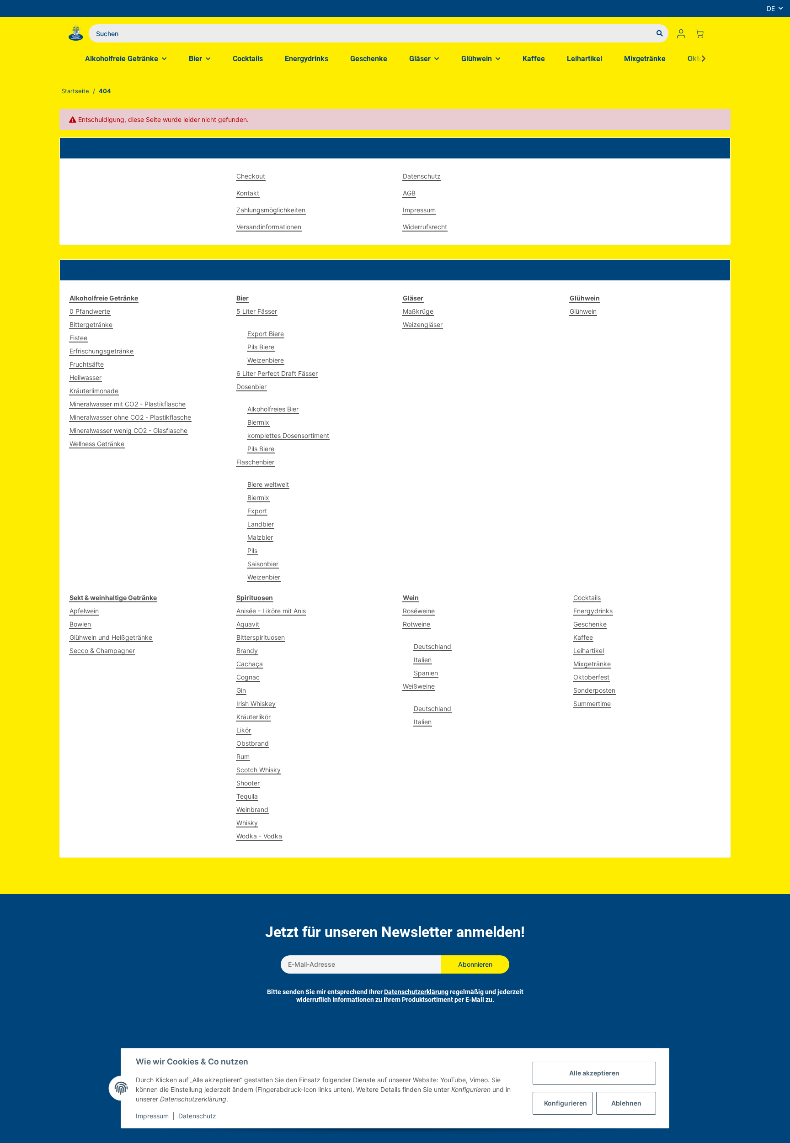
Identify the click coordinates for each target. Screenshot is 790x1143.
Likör (243, 730)
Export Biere (265, 333)
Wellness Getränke (96, 444)
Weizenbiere (265, 360)
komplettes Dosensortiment (288, 435)
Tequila (247, 796)
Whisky (247, 823)
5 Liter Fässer (256, 311)
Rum (243, 756)
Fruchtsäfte (86, 364)
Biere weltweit (268, 484)
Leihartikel (588, 650)
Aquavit (247, 624)
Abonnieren (475, 964)
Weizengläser (423, 324)
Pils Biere (260, 347)
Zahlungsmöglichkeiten (270, 210)
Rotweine (416, 624)
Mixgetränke (592, 664)
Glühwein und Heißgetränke (110, 637)
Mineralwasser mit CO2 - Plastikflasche (127, 404)
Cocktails (587, 597)
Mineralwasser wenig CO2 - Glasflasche (128, 430)
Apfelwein (84, 611)
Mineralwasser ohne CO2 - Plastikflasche (130, 417)
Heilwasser (85, 377)
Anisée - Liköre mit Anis (271, 611)
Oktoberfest (591, 677)
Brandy (247, 650)
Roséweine (419, 611)
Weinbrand (252, 809)
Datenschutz (422, 176)
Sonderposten (594, 690)
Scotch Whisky (258, 770)
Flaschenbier (255, 462)
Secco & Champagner (102, 650)
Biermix (258, 422)
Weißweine (419, 686)
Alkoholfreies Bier (273, 409)
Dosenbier (251, 386)
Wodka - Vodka (259, 836)
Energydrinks (593, 611)
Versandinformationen (268, 227)
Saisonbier (262, 564)
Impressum (419, 210)
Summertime (592, 703)
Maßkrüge (418, 311)
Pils (252, 550)
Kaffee (583, 637)
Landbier (260, 524)
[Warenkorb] (703, 33)
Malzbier (260, 537)
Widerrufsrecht (425, 227)
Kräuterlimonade (93, 391)
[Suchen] (659, 33)
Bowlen (80, 624)
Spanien (426, 673)
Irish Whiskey (256, 703)
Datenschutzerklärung (416, 992)
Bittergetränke (90, 324)
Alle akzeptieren (594, 1073)
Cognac (248, 677)
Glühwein (583, 311)
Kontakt (247, 193)
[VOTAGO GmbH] (76, 33)
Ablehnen (626, 1103)
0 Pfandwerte (89, 311)
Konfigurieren (565, 1103)
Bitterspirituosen (260, 637)
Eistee (78, 338)
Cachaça (249, 664)
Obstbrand (252, 743)
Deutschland (432, 646)
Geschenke (590, 624)
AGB (409, 193)
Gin (241, 690)
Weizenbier (263, 577)
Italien (423, 660)
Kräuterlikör (253, 717)
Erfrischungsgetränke (101, 351)
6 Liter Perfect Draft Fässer (277, 373)
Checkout (250, 176)
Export (257, 511)
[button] (681, 33)
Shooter (248, 783)
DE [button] (771, 8)
